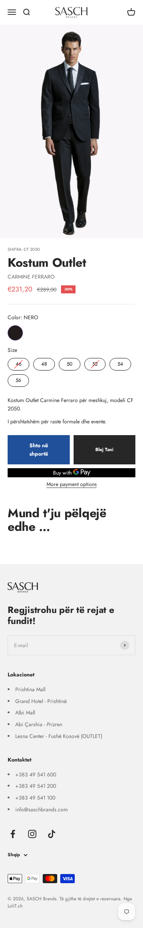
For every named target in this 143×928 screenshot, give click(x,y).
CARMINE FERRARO (31, 276)
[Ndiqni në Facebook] (13, 834)
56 (18, 379)
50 (70, 362)
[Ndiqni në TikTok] (52, 834)
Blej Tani (104, 449)
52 (95, 362)
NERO (15, 332)
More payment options (72, 484)
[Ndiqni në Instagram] (32, 834)
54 (120, 362)
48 (44, 362)
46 (19, 362)
